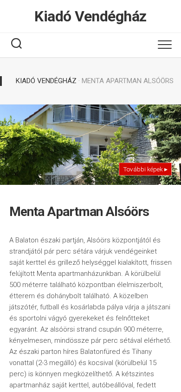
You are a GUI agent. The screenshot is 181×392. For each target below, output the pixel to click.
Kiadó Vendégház (90, 16)
